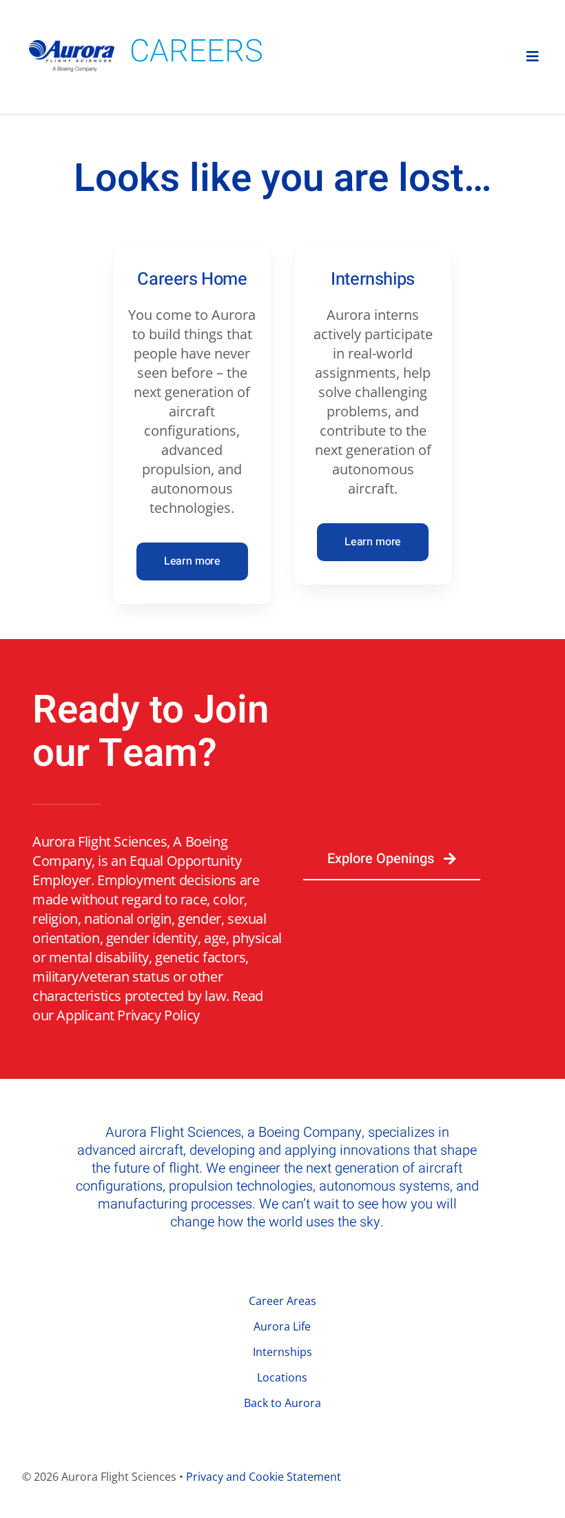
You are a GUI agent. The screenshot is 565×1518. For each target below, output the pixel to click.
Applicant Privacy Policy (127, 1015)
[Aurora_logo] (71, 46)
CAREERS (196, 51)
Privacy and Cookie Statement (263, 1476)
